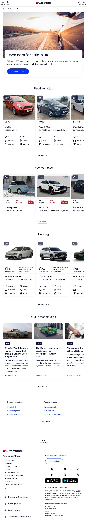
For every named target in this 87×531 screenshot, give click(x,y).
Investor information (12, 472)
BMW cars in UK (50, 407)
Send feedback (54, 461)
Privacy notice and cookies (14, 475)
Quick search (14, 510)
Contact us (8, 463)
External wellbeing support (14, 484)
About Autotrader (11, 466)
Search (84, 4)
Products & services (18, 497)
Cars (11, 9)
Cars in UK (11, 407)
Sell (8, 4)
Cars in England (13, 411)
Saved (79, 4)
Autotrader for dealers (19, 517)
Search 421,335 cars (18, 71)
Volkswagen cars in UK (53, 414)
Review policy (9, 481)
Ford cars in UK (50, 411)
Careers (7, 469)
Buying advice (15, 504)
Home (5, 9)
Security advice (10, 461)
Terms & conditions (11, 478)
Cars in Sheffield (14, 414)
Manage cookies (10, 489)
